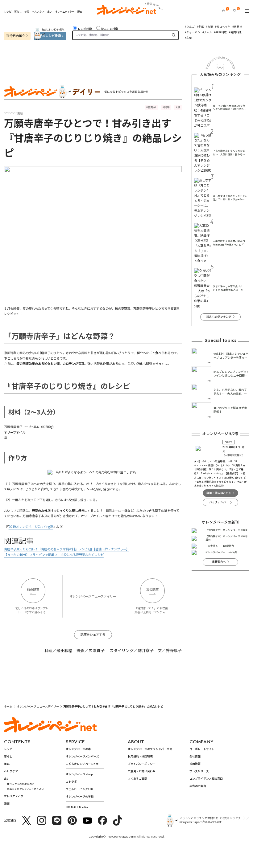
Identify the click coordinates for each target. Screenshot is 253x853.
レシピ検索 (85, 29)
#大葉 (209, 27)
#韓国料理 (235, 32)
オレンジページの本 (78, 749)
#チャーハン (192, 32)
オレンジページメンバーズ (82, 756)
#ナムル (207, 32)
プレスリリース (199, 771)
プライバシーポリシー (142, 764)
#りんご (190, 27)
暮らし (18, 11)
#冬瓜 (200, 27)
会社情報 (195, 756)
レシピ (7, 11)
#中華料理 (220, 32)
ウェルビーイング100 (79, 789)
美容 (26, 11)
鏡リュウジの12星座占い (20, 784)
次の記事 (152, 589)
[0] (223, 10)
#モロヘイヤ (222, 27)
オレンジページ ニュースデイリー (92, 596)
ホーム (8, 706)
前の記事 (33, 589)
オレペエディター (64, 11)
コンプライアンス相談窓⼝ (206, 779)
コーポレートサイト (201, 749)
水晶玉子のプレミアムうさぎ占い (25, 788)
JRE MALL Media (77, 807)
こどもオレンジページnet (82, 764)
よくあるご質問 (137, 779)
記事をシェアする (93, 634)
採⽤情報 (195, 764)
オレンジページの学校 (79, 796)
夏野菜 (152, 107)
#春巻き (237, 27)
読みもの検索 (109, 29)
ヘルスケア (38, 11)
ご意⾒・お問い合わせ (142, 771)
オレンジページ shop (79, 774)
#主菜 (188, 38)
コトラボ (71, 782)
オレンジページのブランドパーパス (150, 749)
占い (49, 11)
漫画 (79, 11)
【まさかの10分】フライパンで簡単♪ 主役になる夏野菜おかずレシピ (54, 554)
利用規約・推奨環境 (140, 756)
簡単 (167, 107)
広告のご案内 (197, 786)
